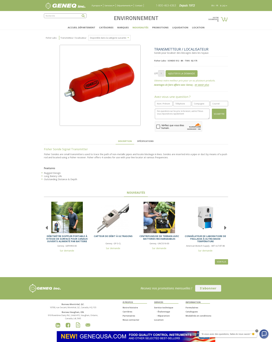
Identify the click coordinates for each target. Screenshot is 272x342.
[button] (264, 334)
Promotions (160, 27)
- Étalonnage (163, 311)
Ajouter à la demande (181, 73)
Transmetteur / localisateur (73, 37)
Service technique (163, 307)
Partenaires (129, 315)
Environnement (136, 18)
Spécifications (145, 141)
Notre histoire (130, 307)
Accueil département (81, 27)
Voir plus (221, 261)
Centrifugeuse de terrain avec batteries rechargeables (159, 237)
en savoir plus (202, 84)
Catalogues (192, 311)
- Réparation (163, 315)
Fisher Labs (51, 37)
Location (198, 27)
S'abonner (208, 288)
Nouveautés (140, 27)
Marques (123, 27)
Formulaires (192, 307)
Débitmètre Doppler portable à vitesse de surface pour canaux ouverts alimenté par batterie (67, 238)
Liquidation (180, 27)
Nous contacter (131, 319)
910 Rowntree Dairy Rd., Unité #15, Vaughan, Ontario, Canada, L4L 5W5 (73, 315)
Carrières (127, 311)
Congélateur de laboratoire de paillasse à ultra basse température (205, 238)
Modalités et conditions (198, 315)
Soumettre (219, 114)
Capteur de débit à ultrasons (113, 236)
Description (125, 141)
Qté (156, 73)
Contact (138, 5)
